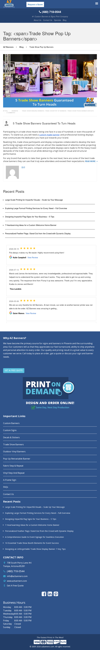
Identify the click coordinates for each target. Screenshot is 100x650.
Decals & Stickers (11, 437)
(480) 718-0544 (15, 571)
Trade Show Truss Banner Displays (80, 111)
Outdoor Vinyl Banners (14, 451)
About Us (37, 20)
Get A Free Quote (15, 585)
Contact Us (47, 20)
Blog (64, 20)
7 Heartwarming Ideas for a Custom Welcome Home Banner (30, 225)
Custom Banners (11, 423)
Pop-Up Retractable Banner (16, 458)
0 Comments (11, 113)
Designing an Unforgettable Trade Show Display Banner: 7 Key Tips (35, 549)
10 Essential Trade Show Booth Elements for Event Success (32, 543)
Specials (57, 20)
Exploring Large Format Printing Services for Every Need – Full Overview (36, 208)
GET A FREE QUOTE (14, 370)
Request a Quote (35, 4)
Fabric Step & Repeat (13, 465)
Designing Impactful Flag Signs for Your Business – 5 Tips (29, 216)
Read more (90, 161)
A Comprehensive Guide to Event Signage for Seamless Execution (34, 537)
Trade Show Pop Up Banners (55, 111)
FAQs (5, 487)
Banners (15, 111)
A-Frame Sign (9, 480)
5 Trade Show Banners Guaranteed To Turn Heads (44, 123)
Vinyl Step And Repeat (13, 472)
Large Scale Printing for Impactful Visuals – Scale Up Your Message (34, 199)
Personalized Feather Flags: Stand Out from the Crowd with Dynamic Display (38, 233)
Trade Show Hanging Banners (33, 111)
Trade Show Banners (13, 444)
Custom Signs (10, 430)
